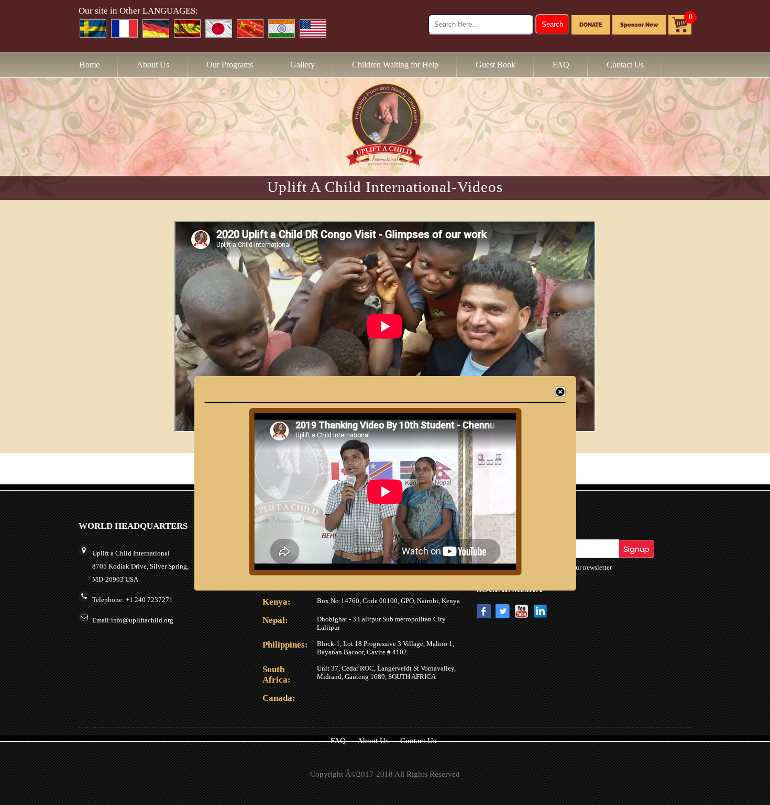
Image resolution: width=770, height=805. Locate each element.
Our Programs (229, 64)
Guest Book (495, 64)
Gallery (302, 64)
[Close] (560, 392)
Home (89, 64)
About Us (153, 64)
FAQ (561, 64)
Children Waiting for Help (395, 64)
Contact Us (625, 64)
